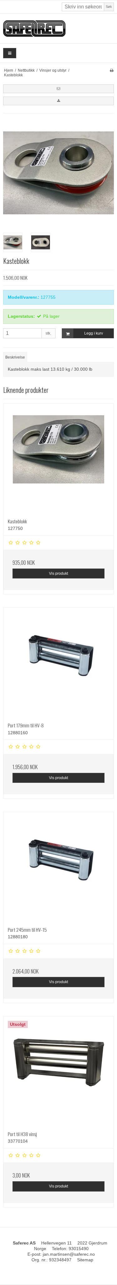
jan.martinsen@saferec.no (69, 1254)
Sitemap (85, 1259)
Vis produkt (58, 573)
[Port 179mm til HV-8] (58, 663)
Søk (109, 6)
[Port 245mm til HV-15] (58, 867)
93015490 (79, 1248)
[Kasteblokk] (58, 459)
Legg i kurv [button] (93, 333)
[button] (58, 88)
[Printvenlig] (111, 70)
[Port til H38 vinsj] (58, 1071)
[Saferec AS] (58, 28)
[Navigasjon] (9, 53)
